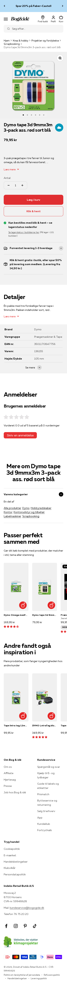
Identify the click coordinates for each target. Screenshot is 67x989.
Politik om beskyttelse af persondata (22, 974)
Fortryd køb (44, 830)
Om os (8, 767)
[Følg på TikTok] (34, 925)
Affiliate (8, 773)
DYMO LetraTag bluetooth (44, 725)
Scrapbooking (12, 43)
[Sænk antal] (8, 185)
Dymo (26, 508)
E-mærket (10, 855)
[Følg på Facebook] (6, 925)
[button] (11, 626)
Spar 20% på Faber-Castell (33, 6)
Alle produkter (12, 508)
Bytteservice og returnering (47, 802)
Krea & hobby (20, 40)
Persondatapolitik (15, 874)
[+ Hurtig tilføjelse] (23, 605)
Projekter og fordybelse (45, 40)
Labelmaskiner (12, 516)
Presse (8, 786)
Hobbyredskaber (41, 508)
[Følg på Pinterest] (25, 925)
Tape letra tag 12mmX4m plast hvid (16, 725)
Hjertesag (10, 779)
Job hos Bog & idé (15, 792)
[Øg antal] (22, 185)
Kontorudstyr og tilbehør (29, 512)
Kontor (8, 512)
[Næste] (62, 6)
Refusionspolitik (52, 974)
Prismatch (43, 794)
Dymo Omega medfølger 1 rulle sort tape (16, 615)
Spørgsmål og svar (48, 767)
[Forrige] (4, 6)
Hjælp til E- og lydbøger (46, 775)
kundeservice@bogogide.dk (27, 907)
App (39, 817)
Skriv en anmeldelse (20, 435)
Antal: (7, 178)
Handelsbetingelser (16, 861)
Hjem (7, 40)
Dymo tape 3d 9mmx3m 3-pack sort (44, 615)
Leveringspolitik (39, 978)
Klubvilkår (9, 868)
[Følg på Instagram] (15, 925)
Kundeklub (43, 824)
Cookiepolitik (12, 849)
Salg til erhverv (46, 811)
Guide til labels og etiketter (48, 785)
